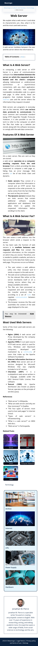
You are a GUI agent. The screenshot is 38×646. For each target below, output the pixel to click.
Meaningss (7, 8)
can (11, 173)
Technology (30, 8)
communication (21, 297)
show (22, 57)
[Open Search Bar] (35, 3)
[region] (19, 626)
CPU (7, 548)
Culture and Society (18, 8)
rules (29, 295)
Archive (8, 509)
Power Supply (11, 567)
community (27, 352)
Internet (6, 99)
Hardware (10, 587)
